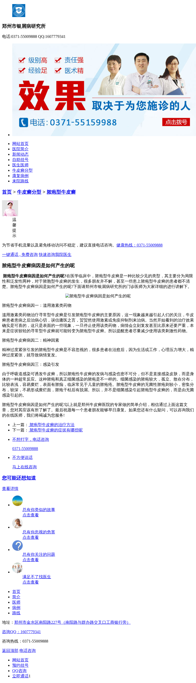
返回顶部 (10, 650)
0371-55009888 (25, 448)
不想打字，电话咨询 (30, 439)
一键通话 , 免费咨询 (20, 254)
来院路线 (20, 181)
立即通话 (20, 676)
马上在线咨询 (24, 467)
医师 (16, 602)
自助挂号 (20, 159)
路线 (16, 613)
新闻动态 (20, 154)
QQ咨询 (19, 671)
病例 (16, 607)
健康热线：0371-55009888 (139, 245)
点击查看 (30, 515)
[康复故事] (17, 505)
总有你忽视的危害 (38, 532)
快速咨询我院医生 (55, 254)
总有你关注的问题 (38, 554)
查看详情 (10, 488)
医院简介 (20, 149)
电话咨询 (27, 650)
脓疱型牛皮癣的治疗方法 (52, 425)
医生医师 (20, 165)
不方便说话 (22, 457)
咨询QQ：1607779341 (21, 632)
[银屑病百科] (17, 527)
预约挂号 (20, 665)
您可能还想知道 (19, 478)
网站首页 (20, 143)
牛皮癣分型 (22, 170)
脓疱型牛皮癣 (61, 192)
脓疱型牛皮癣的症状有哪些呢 (56, 430)
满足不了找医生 (36, 577)
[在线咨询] (17, 572)
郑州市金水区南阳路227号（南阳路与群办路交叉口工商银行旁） (72, 622)
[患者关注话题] (17, 549)
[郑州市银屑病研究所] (104, 135)
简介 (16, 597)
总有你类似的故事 (38, 509)
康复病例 (20, 175)
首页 (7, 192)
